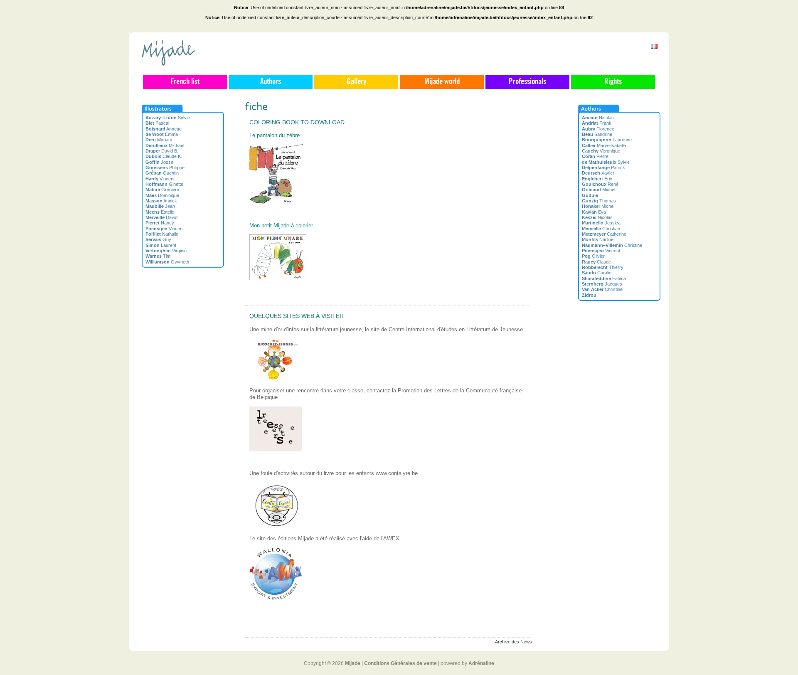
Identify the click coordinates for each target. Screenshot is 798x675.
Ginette (164, 184)
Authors (270, 82)
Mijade (352, 663)
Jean (160, 206)
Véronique (601, 150)
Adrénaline (481, 663)
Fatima (604, 278)
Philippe (165, 167)
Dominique (162, 195)
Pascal (157, 123)
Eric (597, 178)
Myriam (158, 139)
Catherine (604, 234)
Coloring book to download (297, 122)
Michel (598, 189)
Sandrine (597, 134)
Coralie (596, 272)
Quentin (162, 172)
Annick (161, 200)
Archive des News (513, 641)
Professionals (527, 82)
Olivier (593, 256)
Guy (158, 239)
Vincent (160, 178)
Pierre (595, 156)
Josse (159, 162)
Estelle (159, 211)
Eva (594, 211)
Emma (161, 134)
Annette (163, 128)
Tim (157, 256)
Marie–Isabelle (604, 145)
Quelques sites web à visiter (296, 316)
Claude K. (163, 156)
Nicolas (598, 117)
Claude (596, 261)
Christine (612, 245)
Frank (596, 123)
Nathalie (161, 234)
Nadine (597, 239)
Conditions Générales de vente (400, 663)
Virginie (166, 250)
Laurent (160, 245)
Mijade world (442, 82)
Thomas (599, 200)
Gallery (356, 82)
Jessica (601, 222)
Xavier (598, 172)
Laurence (607, 139)
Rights (613, 82)
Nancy (159, 222)
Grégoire (162, 189)
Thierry (602, 267)
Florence (598, 128)
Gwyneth (167, 261)
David (161, 217)
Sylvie (167, 117)
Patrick (603, 167)
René (600, 184)
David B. (161, 150)
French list (185, 82)
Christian (601, 228)
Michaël (164, 145)
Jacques (602, 283)
